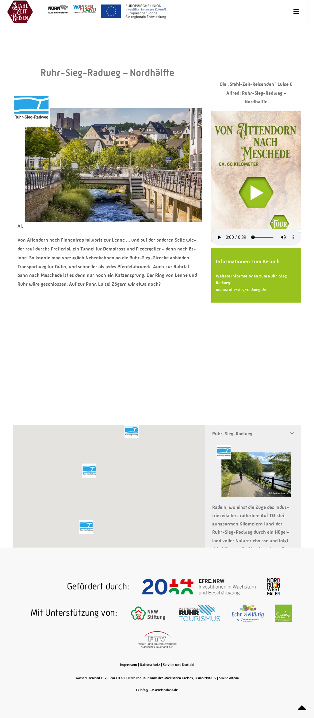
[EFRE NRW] (199, 587)
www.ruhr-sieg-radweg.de (241, 289)
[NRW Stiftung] (148, 613)
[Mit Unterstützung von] (70, 613)
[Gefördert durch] (83, 587)
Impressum (128, 665)
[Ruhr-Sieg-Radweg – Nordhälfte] (107, 218)
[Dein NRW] (273, 587)
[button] (89, 470)
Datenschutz (150, 665)
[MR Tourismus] (200, 613)
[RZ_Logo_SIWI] (248, 613)
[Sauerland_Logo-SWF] (283, 613)
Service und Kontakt (178, 665)
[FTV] (157, 639)
